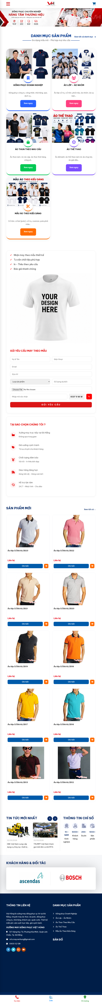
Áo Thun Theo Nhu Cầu (28, 149)
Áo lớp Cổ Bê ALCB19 (18, 666)
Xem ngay (28, 103)
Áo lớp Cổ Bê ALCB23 (18, 550)
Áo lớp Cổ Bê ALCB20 (64, 608)
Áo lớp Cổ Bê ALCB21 (18, 608)
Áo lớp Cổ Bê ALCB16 (64, 724)
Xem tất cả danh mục (83, 37)
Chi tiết (25, 566)
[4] (31, 878)
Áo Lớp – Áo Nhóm (74, 85)
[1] (70, 878)
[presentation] (49, 818)
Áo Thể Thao (74, 149)
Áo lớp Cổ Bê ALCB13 (18, 782)
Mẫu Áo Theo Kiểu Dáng (28, 213)
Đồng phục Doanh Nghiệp (28, 85)
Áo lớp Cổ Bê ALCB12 (64, 782)
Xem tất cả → (90, 509)
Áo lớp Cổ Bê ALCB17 (18, 724)
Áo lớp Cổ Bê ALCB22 (64, 550)
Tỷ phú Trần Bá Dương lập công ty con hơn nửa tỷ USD (44, 847)
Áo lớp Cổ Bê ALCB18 (64, 666)
